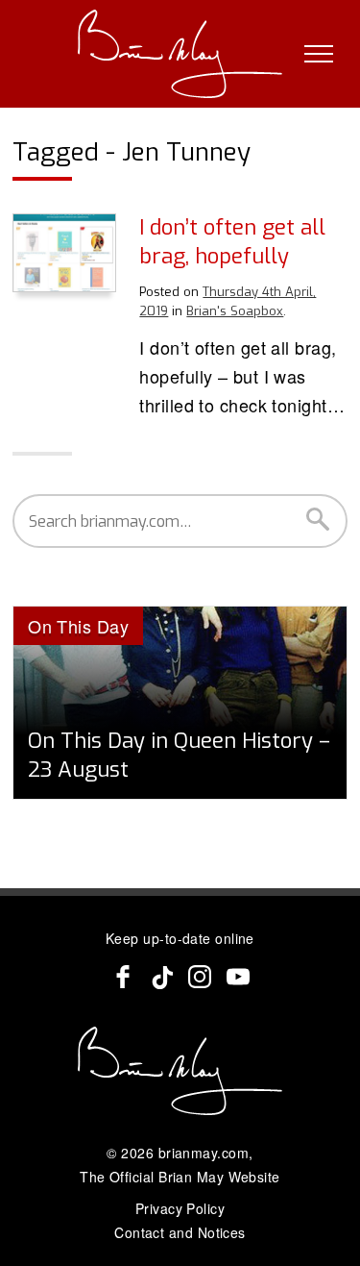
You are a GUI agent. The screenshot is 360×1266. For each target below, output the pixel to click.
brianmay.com (203, 1152)
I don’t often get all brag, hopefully (232, 241)
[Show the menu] (319, 54)
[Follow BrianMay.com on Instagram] (199, 976)
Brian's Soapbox (234, 311)
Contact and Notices (180, 1232)
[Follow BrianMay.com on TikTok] (161, 976)
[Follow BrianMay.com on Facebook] (123, 976)
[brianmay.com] (180, 54)
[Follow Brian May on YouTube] (238, 976)
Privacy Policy (180, 1208)
